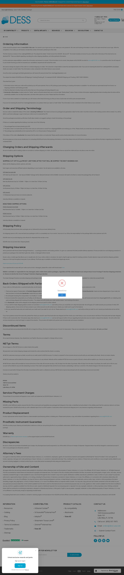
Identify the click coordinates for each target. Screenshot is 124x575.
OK (62, 295)
